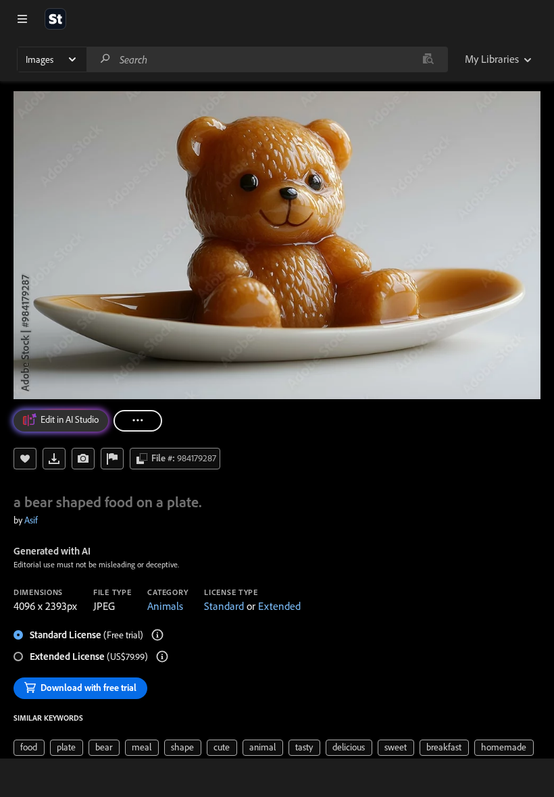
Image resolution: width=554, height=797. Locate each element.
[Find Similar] (83, 458)
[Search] (105, 59)
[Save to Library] (25, 458)
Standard (224, 606)
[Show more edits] (138, 421)
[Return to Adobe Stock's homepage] (55, 19)
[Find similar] (428, 59)
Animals (165, 606)
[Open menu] (22, 19)
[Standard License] (157, 635)
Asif (31, 520)
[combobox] (267, 59)
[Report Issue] (112, 458)
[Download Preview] (54, 458)
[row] (29, 748)
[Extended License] (162, 656)
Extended (279, 606)
